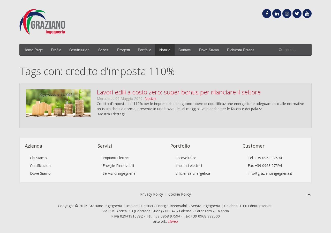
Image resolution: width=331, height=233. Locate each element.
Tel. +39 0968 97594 (265, 157)
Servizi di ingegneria (119, 173)
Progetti (123, 49)
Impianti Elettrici (116, 157)
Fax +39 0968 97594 (265, 165)
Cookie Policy (179, 194)
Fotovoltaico (186, 157)
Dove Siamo (209, 49)
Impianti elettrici (188, 165)
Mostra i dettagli (111, 113)
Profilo (56, 49)
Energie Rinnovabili (118, 165)
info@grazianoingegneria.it (270, 173)
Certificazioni (79, 49)
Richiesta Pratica (240, 49)
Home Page (33, 49)
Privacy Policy (151, 194)
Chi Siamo (38, 157)
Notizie (164, 49)
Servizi (103, 49)
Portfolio (144, 49)
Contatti (184, 49)
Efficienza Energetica (192, 173)
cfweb (173, 221)
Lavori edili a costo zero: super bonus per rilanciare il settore (179, 92)
